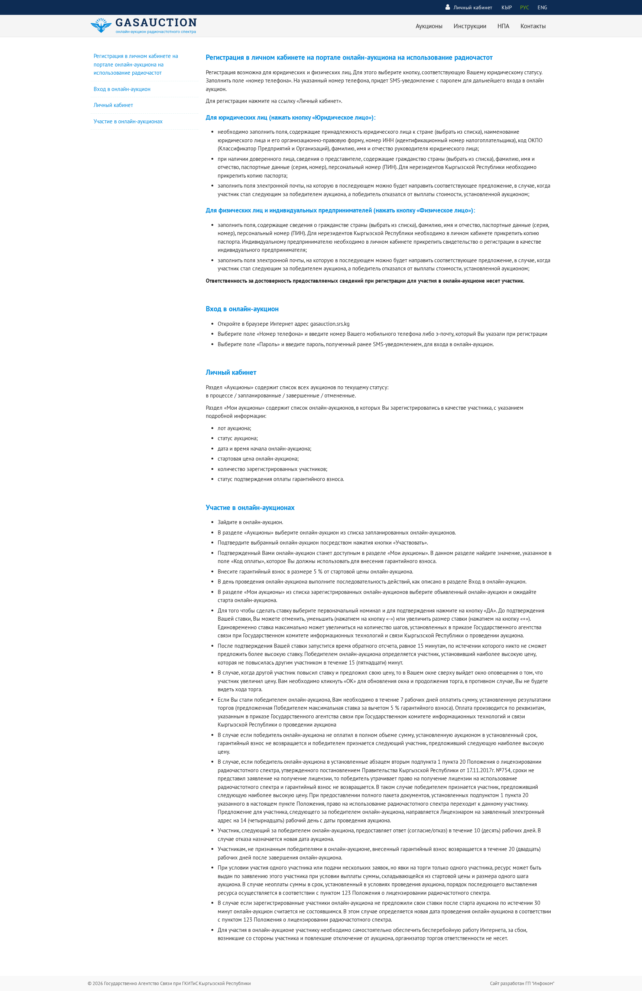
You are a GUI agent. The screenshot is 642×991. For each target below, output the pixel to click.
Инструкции (470, 26)
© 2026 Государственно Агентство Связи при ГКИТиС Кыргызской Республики (169, 983)
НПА (503, 26)
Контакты (533, 26)
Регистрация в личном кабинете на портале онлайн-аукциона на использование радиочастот (136, 64)
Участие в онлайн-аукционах (128, 121)
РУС (524, 7)
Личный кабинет (473, 7)
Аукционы (429, 26)
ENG (542, 7)
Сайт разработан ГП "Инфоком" (522, 983)
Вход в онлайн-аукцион (122, 88)
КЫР (507, 7)
